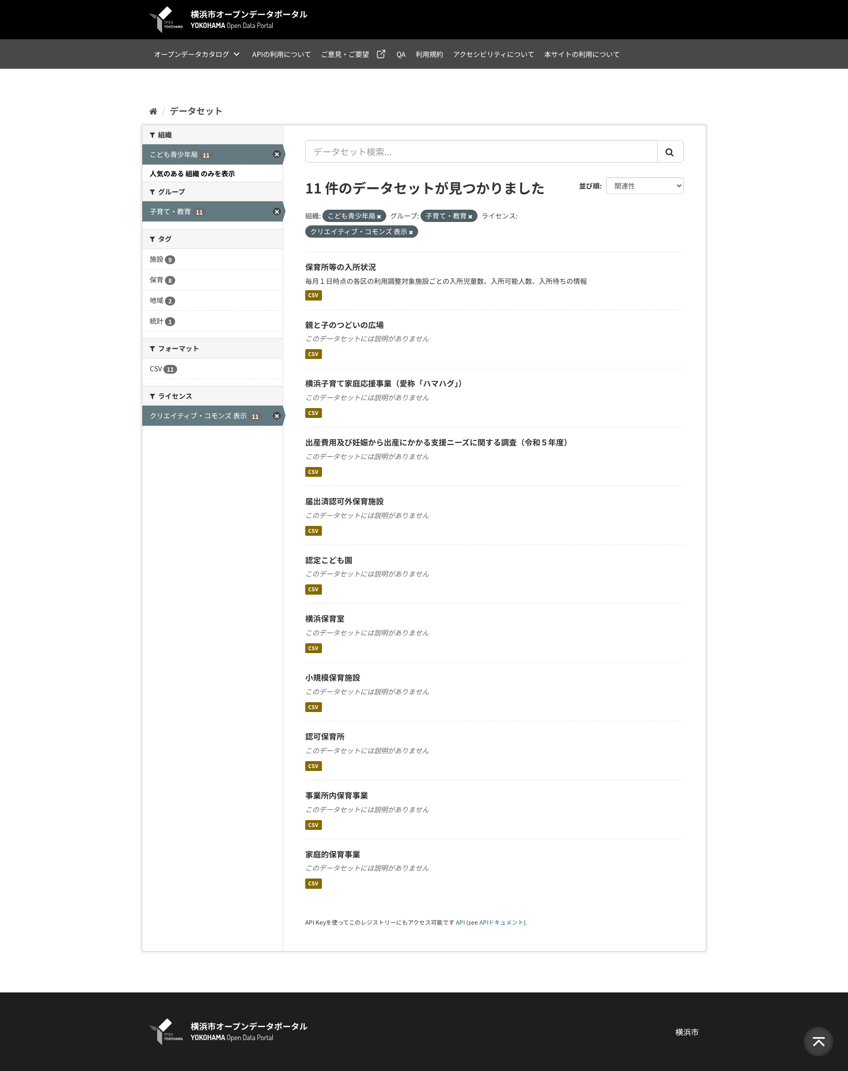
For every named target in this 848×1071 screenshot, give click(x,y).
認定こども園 (328, 560)
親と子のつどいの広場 (344, 324)
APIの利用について (281, 54)
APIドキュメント (501, 922)
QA (401, 54)
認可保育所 (324, 736)
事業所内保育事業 (336, 795)
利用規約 (429, 54)
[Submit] (670, 151)
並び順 (589, 186)
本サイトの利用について (582, 54)
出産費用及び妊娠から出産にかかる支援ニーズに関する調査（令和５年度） (438, 442)
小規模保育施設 (332, 677)
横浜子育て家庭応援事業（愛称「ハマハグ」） (385, 383)
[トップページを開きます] (228, 19)
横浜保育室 (324, 618)
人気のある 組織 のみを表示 (192, 173)
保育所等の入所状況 (340, 267)
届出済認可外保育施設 (344, 501)
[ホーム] (153, 110)
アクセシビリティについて (493, 54)
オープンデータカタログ (191, 54)
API (460, 922)
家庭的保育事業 (332, 854)
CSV (313, 295)
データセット (196, 110)
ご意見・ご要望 (345, 54)
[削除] (379, 216)
